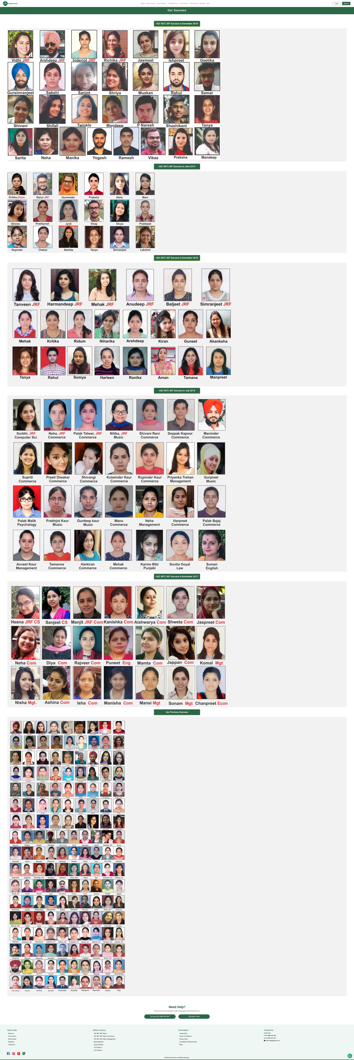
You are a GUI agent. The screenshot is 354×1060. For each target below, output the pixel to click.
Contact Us (11, 1045)
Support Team (195, 1016)
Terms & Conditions (185, 1036)
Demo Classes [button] (161, 3)
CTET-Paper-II (98, 1050)
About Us (11, 1033)
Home (143, 3)
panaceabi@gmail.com (272, 1040)
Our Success (12, 1036)
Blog (208, 3)
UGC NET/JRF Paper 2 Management (105, 1039)
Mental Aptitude (98, 1042)
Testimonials (183, 1033)
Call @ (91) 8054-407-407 (160, 1016)
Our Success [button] (184, 3)
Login (336, 3)
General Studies (98, 1045)
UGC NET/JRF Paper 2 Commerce (104, 1036)
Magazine (202, 3)
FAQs (181, 1045)
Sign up (346, 3)
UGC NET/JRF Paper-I (100, 1033)
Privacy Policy (183, 1039)
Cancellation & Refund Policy (188, 1042)
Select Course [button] (150, 3)
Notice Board (194, 3)
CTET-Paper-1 (98, 1047)
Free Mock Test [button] (172, 3)
